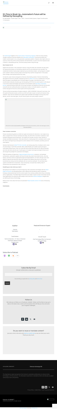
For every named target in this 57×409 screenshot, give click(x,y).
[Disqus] (28, 204)
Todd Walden (7, 18)
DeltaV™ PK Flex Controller (20, 145)
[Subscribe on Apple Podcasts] (4, 255)
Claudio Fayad (14, 18)
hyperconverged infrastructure (26, 154)
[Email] (14, 244)
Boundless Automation (29, 57)
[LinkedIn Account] (16, 244)
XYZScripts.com (34, 408)
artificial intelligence (37, 176)
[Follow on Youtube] (34, 319)
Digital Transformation (42, 18)
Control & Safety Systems (31, 18)
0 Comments (7, 20)
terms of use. (39, 278)
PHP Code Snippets (23, 408)
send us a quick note (29, 333)
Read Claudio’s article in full (34, 180)
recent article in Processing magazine (27, 55)
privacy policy (32, 278)
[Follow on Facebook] (22, 319)
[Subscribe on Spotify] (9, 255)
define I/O (32, 78)
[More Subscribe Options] (17, 255)
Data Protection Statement (48, 390)
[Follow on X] (30, 319)
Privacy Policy (31, 390)
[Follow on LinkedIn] (26, 319)
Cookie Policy (38, 390)
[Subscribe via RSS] (13, 255)
